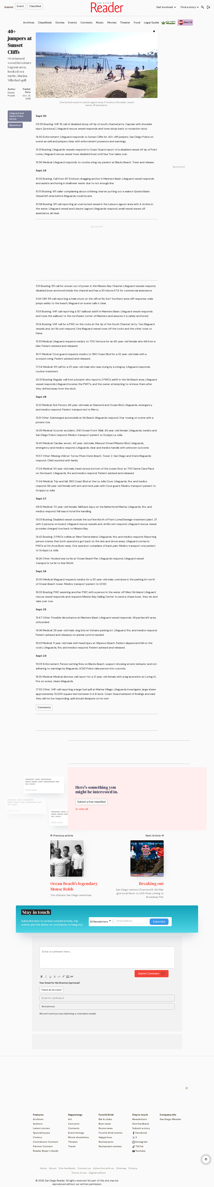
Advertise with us (103, 1168)
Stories (59, 22)
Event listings (76, 1132)
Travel (71, 1146)
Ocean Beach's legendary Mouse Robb (74, 886)
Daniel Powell (11, 94)
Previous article (63, 835)
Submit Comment (148, 973)
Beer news (105, 1123)
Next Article (153, 835)
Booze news (106, 1128)
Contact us (84, 1168)
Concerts (73, 1123)
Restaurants (106, 1141)
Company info (168, 1114)
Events (72, 22)
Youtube (140, 1150)
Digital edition (97, 1172)
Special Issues (41, 1132)
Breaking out (151, 883)
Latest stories (41, 1128)
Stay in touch (140, 1114)
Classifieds (45, 22)
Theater (125, 22)
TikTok (139, 1146)
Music (100, 22)
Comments (44, 707)
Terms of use (79, 1172)
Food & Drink (106, 1114)
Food (137, 22)
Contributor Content (45, 1141)
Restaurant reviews (110, 1146)
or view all (81, 809)
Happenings (75, 1114)
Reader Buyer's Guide (45, 1150)
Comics (37, 1137)
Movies (111, 22)
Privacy (133, 1168)
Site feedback (140, 1123)
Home (43, 1168)
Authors (38, 1123)
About (53, 1168)
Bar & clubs (105, 1119)
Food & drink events (111, 1132)
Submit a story (141, 1128)
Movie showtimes (78, 1137)
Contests (86, 22)
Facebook (141, 1132)
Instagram (141, 1141)
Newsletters (139, 1119)
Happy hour (105, 1137)
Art (70, 1119)
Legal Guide (151, 22)
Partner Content (43, 1146)
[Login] (208, 7)
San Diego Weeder (170, 1119)
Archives (28, 22)
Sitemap (121, 1168)
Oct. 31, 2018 (27, 97)
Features (38, 1114)
